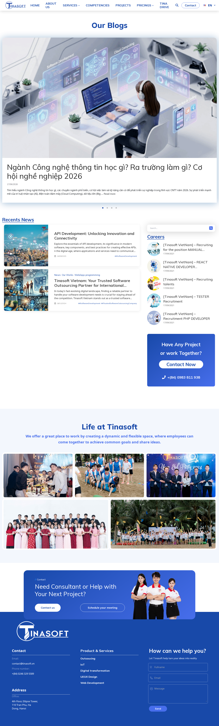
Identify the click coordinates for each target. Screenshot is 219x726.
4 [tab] (116, 208)
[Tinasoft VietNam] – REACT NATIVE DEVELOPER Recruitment (185, 267)
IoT (82, 664)
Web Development (92, 683)
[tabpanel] (109, 120)
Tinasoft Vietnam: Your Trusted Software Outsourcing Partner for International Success (92, 285)
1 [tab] (102, 208)
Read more (109, 193)
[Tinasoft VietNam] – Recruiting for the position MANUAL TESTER (188, 249)
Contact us (48, 607)
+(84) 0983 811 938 (183, 377)
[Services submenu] (79, 5)
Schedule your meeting (102, 607)
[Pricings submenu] (153, 5)
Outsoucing (87, 658)
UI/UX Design (88, 676)
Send (158, 708)
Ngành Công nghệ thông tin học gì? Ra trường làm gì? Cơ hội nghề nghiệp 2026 (104, 171)
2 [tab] (107, 208)
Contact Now (181, 364)
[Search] (211, 228)
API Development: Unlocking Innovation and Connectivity (94, 236)
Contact (190, 5)
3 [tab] (111, 208)
